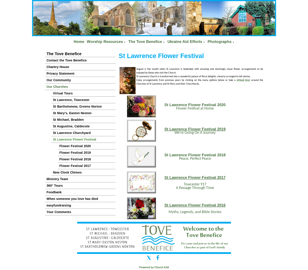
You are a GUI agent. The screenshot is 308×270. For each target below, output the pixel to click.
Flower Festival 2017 (75, 166)
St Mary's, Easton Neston (72, 113)
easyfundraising (59, 205)
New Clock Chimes (67, 172)
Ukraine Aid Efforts (184, 41)
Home (79, 41)
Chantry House (58, 67)
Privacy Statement (60, 73)
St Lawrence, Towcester (71, 100)
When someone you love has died (72, 199)
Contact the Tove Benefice (67, 60)
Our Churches (57, 86)
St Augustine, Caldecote (71, 126)
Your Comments (59, 212)
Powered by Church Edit (154, 267)
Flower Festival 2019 (75, 152)
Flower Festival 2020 (75, 146)
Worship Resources (105, 41)
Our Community (59, 80)
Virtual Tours (63, 93)
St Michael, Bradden (68, 119)
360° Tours (55, 185)
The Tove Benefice (145, 41)
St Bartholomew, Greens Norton (77, 106)
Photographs (219, 41)
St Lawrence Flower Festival (74, 139)
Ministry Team (57, 179)
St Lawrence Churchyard (72, 133)
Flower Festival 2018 (75, 159)
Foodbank (54, 192)
